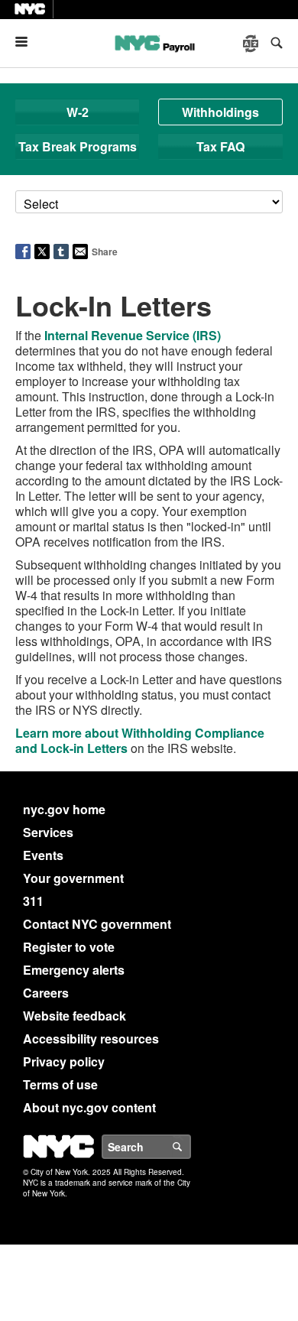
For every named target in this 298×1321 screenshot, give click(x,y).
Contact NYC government (97, 924)
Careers (46, 992)
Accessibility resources (91, 1038)
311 (33, 901)
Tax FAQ (220, 146)
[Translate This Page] (252, 43)
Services (48, 832)
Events (43, 855)
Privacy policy (64, 1061)
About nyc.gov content (89, 1107)
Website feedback (74, 1015)
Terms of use (60, 1084)
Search (190, 1146)
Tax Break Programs (77, 146)
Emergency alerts (74, 970)
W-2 (77, 112)
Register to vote (69, 947)
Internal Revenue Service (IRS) (132, 335)
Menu (27, 42)
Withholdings (220, 112)
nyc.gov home (64, 809)
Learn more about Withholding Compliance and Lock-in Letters (139, 740)
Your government (73, 878)
